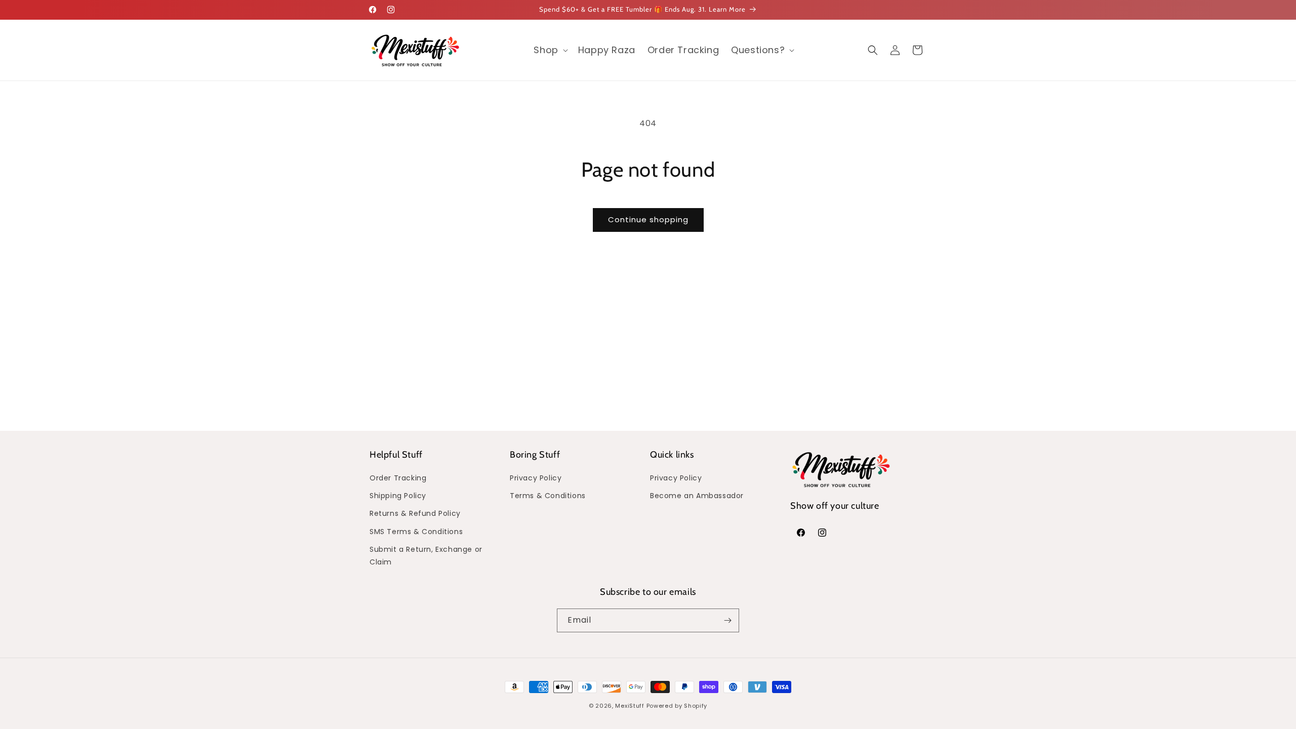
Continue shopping (648, 219)
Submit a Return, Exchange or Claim (426, 555)
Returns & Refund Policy (415, 513)
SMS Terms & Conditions (416, 531)
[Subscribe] (727, 620)
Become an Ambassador (697, 496)
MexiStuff (629, 706)
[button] (550, 50)
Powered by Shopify (677, 706)
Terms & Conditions (548, 496)
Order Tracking (398, 478)
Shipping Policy (398, 496)
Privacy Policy (535, 478)
